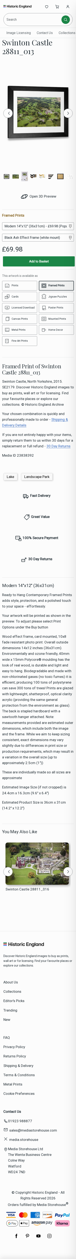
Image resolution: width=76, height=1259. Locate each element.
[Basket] (57, 6)
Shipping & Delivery (18, 1066)
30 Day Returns (58, 446)
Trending (10, 1010)
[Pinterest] (27, 1238)
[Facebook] (16, 1238)
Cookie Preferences (19, 1093)
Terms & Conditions (19, 1075)
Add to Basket (39, 261)
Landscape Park (36, 477)
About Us (10, 982)
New (6, 1019)
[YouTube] (38, 1238)
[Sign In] (68, 6)
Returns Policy (14, 1056)
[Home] (17, 6)
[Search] (65, 19)
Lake (10, 477)
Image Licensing (18, 33)
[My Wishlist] (47, 6)
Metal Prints (12, 1084)
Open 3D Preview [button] (42, 196)
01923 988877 (20, 1121)
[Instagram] (49, 1238)
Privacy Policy (14, 1047)
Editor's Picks (13, 1001)
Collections (12, 991)
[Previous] (8, 113)
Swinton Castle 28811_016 (27, 889)
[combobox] (33, 19)
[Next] (68, 113)
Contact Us (45, 33)
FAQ (6, 1037)
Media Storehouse (51, 1205)
